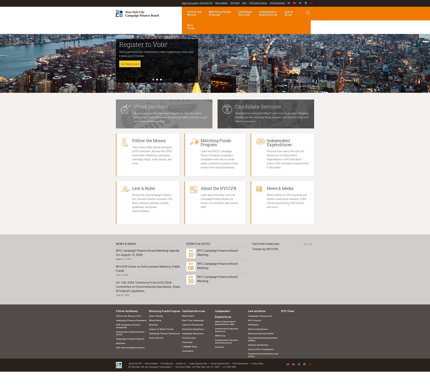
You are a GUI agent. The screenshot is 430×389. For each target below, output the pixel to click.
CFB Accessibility (277, 3)
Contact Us (181, 363)
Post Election (189, 338)
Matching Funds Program (220, 13)
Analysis (120, 343)
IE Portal (219, 347)
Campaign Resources (192, 333)
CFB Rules (253, 324)
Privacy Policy (257, 363)
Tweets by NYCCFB (265, 249)
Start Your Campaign (193, 320)
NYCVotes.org (167, 363)
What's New (155, 320)
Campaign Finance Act (260, 316)
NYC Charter (254, 320)
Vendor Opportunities (219, 363)
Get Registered (130, 64)
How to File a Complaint (261, 349)
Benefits (153, 324)
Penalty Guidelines (258, 345)
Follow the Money (194, 13)
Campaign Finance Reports (130, 339)
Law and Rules (256, 311)
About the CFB (205, 3)
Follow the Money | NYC (128, 316)
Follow (308, 244)
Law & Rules (288, 13)
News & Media (221, 3)
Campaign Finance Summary (131, 320)
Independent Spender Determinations (226, 341)
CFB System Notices (258, 3)
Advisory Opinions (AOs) (260, 333)
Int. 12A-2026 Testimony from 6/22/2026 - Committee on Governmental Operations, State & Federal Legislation (148, 287)
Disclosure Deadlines (193, 329)
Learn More (128, 72)
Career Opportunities (198, 363)
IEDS (244, 3)
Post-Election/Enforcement (130, 347)
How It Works (156, 316)
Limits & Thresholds (192, 324)
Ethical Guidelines (258, 329)
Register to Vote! (143, 44)
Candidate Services (245, 13)
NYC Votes (191, 27)
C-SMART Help (189, 346)
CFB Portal (235, 3)
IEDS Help (220, 335)
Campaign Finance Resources (164, 333)
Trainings (187, 342)
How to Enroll (156, 338)
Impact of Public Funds (161, 329)
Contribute (187, 351)
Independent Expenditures (268, 13)
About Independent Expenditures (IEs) (225, 322)
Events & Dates (198, 244)
